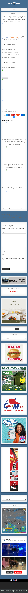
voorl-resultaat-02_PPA (6, 41)
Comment (4, 232)
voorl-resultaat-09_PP (6, 59)
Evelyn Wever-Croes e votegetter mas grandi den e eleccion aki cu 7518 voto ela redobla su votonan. (14, 17)
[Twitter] (11, 580)
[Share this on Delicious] (14, 117)
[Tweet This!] (7, 115)
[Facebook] (14, 580)
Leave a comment (19, 21)
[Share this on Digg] (22, 115)
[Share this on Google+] (12, 115)
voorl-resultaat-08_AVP (6, 57)
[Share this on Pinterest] (14, 115)
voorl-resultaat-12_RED (6, 67)
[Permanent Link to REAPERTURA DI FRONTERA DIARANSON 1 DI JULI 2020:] (14, 177)
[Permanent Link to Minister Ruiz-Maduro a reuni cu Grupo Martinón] (14, 199)
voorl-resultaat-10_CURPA (6, 62)
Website (4, 254)
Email (3, 251)
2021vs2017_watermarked (7, 111)
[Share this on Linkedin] (24, 115)
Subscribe (19, 572)
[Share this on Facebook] (9, 115)
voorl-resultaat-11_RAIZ (6, 64)
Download (15, 39)
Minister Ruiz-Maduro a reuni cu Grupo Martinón (14, 208)
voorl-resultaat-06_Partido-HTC (7, 52)
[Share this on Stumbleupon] (19, 115)
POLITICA (14, 13)
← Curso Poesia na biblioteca (7, 214)
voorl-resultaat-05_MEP (6, 49)
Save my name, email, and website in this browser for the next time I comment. (13, 259)
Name (3, 249)
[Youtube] (16, 580)
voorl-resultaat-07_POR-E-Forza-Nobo (9, 54)
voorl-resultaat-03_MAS (6, 44)
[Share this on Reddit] (17, 115)
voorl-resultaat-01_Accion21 (7, 39)
